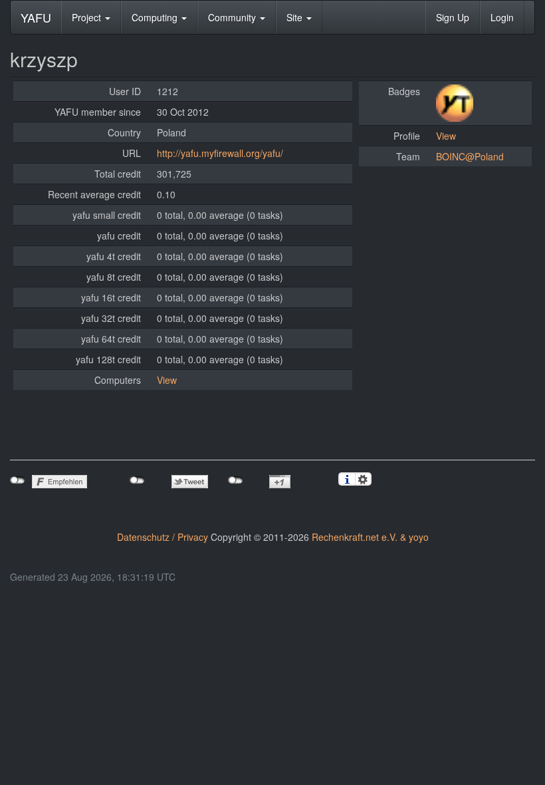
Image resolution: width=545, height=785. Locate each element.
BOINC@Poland (470, 156)
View (167, 380)
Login (502, 17)
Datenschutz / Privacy (162, 537)
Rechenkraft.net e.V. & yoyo (370, 537)
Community (233, 17)
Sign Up (452, 17)
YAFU (36, 17)
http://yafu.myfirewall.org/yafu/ (220, 153)
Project (88, 17)
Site (295, 17)
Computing (156, 17)
